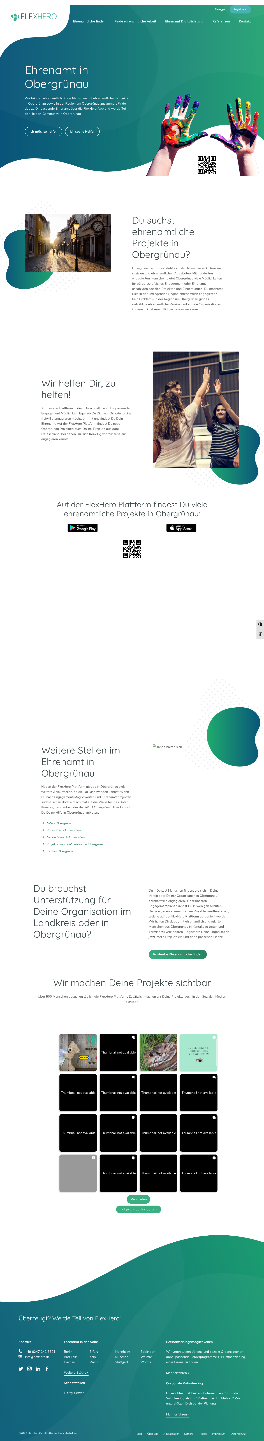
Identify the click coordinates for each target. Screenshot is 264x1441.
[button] (78, 1052)
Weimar (146, 1357)
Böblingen (147, 1352)
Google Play (82, 528)
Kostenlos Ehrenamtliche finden (177, 954)
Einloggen (220, 9)
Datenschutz (238, 1434)
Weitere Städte (75, 1372)
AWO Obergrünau (60, 823)
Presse (203, 1434)
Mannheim (122, 1352)
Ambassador (171, 1434)
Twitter (20, 1368)
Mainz (93, 1362)
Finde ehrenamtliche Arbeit (135, 21)
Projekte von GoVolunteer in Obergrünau (76, 844)
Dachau (69, 1362)
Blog (139, 1434)
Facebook (46, 1368)
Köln (92, 1357)
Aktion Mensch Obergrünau (67, 837)
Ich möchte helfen (43, 131)
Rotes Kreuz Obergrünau (65, 830)
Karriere (188, 1434)
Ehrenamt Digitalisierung (184, 21)
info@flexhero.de (37, 1356)
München (121, 1357)
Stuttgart (121, 1362)
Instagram (29, 1368)
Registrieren (240, 9)
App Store (181, 528)
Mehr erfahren (176, 1373)
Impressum (218, 1434)
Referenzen (221, 21)
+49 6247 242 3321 (40, 1351)
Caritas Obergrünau (61, 851)
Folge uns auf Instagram (139, 1209)
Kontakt (245, 21)
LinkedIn (38, 1368)
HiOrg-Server (74, 1393)
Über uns (152, 1434)
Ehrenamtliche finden (89, 21)
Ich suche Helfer (82, 131)
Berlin (68, 1352)
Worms (145, 1362)
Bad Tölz (70, 1357)
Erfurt (93, 1352)
